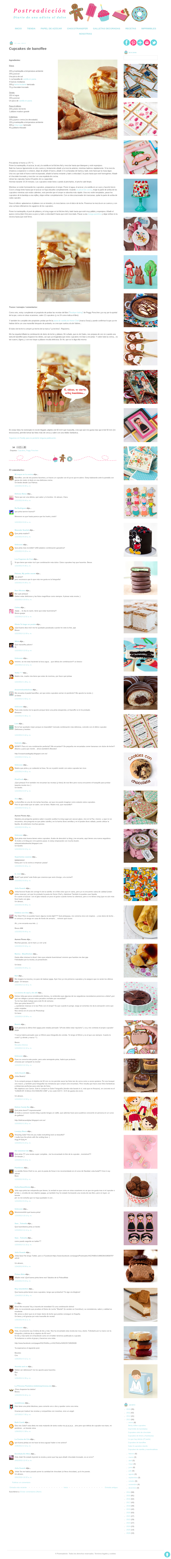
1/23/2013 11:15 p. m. (23, 1245)
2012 (128, 1416)
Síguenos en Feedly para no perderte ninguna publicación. (32, 438)
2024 (128, 1526)
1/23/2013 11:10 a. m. (23, 1048)
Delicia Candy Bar (22, 1107)
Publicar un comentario (21, 1482)
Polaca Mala (20, 1274)
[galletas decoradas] (140, 365)
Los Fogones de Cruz (24, 559)
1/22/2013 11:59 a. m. (23, 633)
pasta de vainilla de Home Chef (66, 321)
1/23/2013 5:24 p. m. (23, 1143)
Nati (16, 976)
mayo (131, 1464)
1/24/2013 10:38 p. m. (23, 1295)
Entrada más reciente (18, 1487)
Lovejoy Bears (21, 1131)
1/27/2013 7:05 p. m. (23, 1414)
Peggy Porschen (32, 450)
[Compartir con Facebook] (25, 447)
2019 (128, 1509)
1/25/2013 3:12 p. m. (23, 1359)
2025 (128, 1530)
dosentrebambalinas (23, 690)
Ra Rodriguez (20, 508)
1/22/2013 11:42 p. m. (23, 985)
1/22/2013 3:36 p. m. (23, 716)
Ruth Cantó (19, 1422)
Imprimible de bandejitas (137, 1429)
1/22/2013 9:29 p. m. (23, 968)
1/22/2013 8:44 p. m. (23, 932)
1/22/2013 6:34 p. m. (23, 866)
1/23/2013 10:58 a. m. (23, 1016)
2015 (128, 1496)
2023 (128, 1523)
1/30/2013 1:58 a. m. (23, 1431)
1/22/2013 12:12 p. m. (23, 665)
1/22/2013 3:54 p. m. (23, 757)
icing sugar (18, 125)
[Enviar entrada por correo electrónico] (13, 447)
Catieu (17, 607)
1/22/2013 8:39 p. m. (23, 905)
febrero (131, 1454)
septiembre (133, 1478)
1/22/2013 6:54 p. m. (23, 881)
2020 (128, 1513)
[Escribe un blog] (20, 447)
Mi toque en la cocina (24, 474)
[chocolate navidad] (140, 250)
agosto (131, 1474)
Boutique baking (75, 312)
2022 (128, 1519)
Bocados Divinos (21, 1045)
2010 (128, 1409)
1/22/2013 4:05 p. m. (23, 771)
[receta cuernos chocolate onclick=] (140, 709)
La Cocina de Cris (22, 1439)
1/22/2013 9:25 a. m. (23, 551)
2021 (128, 1516)
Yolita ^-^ (19, 673)
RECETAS (130, 28)
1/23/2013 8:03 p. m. (23, 1179)
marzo (131, 1457)
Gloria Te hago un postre (25, 624)
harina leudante (20, 84)
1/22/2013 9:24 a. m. (23, 537)
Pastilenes (19, 1168)
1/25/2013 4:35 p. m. (23, 1378)
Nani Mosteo (20, 591)
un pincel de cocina (84, 190)
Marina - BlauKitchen (24, 954)
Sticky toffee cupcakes (137, 1425)
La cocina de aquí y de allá (26, 993)
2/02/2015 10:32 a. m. (23, 1477)
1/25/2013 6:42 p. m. (23, 1395)
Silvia (17, 641)
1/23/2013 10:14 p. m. (23, 1216)
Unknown (19, 545)
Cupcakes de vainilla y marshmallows (143, 1449)
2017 (128, 1502)
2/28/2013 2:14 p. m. (23, 1446)
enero (131, 1422)
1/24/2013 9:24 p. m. (23, 1281)
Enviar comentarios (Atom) (30, 1492)
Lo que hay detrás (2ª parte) (139, 1439)
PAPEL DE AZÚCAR (51, 28)
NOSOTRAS (85, 34)
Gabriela (18, 743)
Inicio (66, 1487)
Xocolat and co (21, 1367)
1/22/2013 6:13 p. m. (23, 849)
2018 (128, 1506)
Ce (16, 1303)
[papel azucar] (140, 135)
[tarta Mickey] (140, 556)
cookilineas (20, 1403)
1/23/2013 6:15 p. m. (23, 1160)
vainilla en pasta (29, 79)
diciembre (132, 1488)
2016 (128, 1499)
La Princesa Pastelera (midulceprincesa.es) (33, 1386)
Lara (16, 724)
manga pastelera (94, 214)
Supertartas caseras (23, 857)
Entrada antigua (111, 1487)
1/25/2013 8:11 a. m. (23, 1320)
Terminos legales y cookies (105, 1554)
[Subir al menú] (167, 1554)
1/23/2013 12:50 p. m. (23, 1099)
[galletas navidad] (140, 174)
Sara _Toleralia (21, 1223)
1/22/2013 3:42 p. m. (23, 735)
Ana (16, 799)
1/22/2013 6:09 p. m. (23, 827)
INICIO (18, 28)
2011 (128, 1413)
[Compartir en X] (22, 447)
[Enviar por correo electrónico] (18, 447)
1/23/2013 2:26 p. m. (23, 1123)
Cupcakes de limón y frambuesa (141, 1436)
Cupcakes (21, 450)
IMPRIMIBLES (148, 28)
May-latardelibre (21, 1289)
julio (130, 1471)
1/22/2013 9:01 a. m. (23, 522)
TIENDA (31, 28)
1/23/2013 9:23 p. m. (23, 1201)
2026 (128, 1533)
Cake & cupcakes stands (138, 1446)
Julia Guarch (20, 888)
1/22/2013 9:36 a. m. (23, 566)
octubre (132, 1481)
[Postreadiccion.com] (140, 97)
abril (130, 1460)
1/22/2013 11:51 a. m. (23, 617)
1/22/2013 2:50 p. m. (23, 699)
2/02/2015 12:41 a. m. (23, 1460)
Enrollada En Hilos (22, 1454)
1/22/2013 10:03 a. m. (23, 600)
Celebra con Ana (22, 913)
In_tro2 (18, 874)
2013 (128, 1419)
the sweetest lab (22, 1151)
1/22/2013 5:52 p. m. (23, 808)
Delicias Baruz (21, 494)
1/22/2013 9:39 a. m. (23, 583)
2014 (128, 1492)
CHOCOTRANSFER (77, 28)
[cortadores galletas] (140, 288)
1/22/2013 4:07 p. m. (23, 791)
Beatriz (18, 1024)
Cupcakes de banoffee (137, 1442)
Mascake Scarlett (22, 530)
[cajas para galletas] (140, 441)
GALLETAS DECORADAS (106, 28)
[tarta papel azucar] (140, 212)
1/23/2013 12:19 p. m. (23, 1065)
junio (130, 1467)
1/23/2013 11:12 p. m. (23, 1230)
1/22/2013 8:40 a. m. (23, 486)
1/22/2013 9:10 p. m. (23, 946)
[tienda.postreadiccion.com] (140, 480)
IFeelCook (19, 779)
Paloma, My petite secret (25, 573)
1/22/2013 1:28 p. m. (23, 682)
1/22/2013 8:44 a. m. (23, 500)
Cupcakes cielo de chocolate (139, 1432)
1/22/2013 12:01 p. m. (23, 650)
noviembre (133, 1484)
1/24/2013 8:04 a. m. (23, 1266)
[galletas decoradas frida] (140, 1245)
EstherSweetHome (22, 1187)
